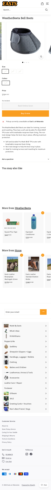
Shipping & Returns (8, 436)
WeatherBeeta (23, 208)
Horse (18, 250)
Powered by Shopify (28, 485)
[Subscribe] (43, 312)
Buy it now (25, 113)
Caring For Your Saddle (9, 432)
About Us (5, 426)
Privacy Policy (6, 442)
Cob (5, 71)
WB (20, 71)
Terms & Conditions (8, 439)
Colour (4, 78)
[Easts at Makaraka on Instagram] (27, 454)
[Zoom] (41, 56)
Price (4, 90)
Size (3, 67)
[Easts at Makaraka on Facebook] (31, 454)
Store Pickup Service (9, 429)
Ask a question (7, 159)
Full (12, 71)
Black (6, 83)
